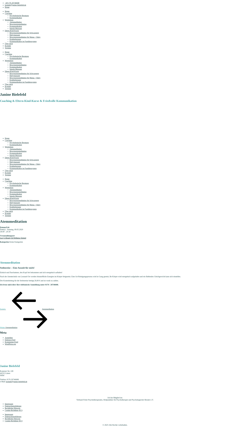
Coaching (8, 13)
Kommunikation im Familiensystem (23, 41)
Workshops (9, 20)
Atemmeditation (16, 22)
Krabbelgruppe (15, 39)
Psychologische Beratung (19, 16)
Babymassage (15, 35)
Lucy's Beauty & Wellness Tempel (13, 238)
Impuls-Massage (16, 29)
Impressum (9, 404)
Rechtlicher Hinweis (12, 408)
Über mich (9, 44)
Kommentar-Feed (11, 342)
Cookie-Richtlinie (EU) (14, 410)
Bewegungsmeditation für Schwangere (24, 33)
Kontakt (8, 46)
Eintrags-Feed (10, 340)
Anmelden (9, 338)
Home (7, 11)
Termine (8, 48)
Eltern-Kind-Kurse (12, 31)
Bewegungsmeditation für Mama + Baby (25, 37)
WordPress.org (10, 344)
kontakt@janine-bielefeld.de (16, 382)
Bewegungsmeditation (18, 24)
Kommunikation (16, 18)
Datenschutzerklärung (13, 406)
